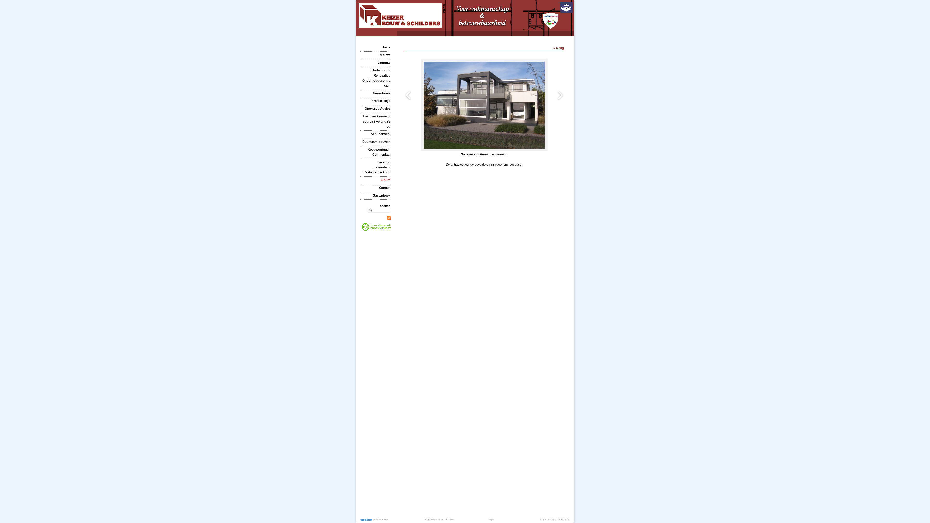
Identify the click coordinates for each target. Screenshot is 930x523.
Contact (384, 188)
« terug (558, 48)
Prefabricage (381, 101)
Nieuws (385, 55)
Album (385, 180)
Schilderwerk (380, 134)
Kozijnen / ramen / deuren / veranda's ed (376, 121)
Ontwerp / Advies (377, 108)
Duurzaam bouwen (376, 142)
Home (386, 47)
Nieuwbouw (381, 93)
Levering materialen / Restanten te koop (377, 167)
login (491, 519)
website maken (380, 519)
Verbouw (383, 63)
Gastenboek (381, 195)
